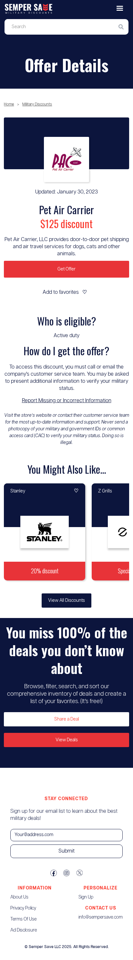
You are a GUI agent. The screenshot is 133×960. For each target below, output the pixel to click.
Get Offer (66, 269)
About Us (19, 897)
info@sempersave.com (100, 917)
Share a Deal (66, 719)
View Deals (67, 740)
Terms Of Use (23, 919)
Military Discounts (37, 104)
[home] (66, 9)
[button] (119, 8)
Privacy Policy (23, 908)
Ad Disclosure (23, 930)
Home (9, 104)
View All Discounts (66, 600)
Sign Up (85, 897)
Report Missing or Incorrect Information (66, 400)
